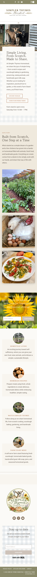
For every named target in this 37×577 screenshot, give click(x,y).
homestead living (18, 346)
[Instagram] (18, 2)
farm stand (15, 450)
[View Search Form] (4, 2)
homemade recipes (18, 381)
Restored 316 (31, 574)
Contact (29, 568)
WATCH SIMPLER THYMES (18, 415)
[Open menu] (18, 22)
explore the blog (14, 96)
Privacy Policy (7, 568)
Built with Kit (19, 323)
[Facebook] (15, 2)
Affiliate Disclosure (19, 568)
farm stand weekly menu (17, 100)
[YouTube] (21, 2)
